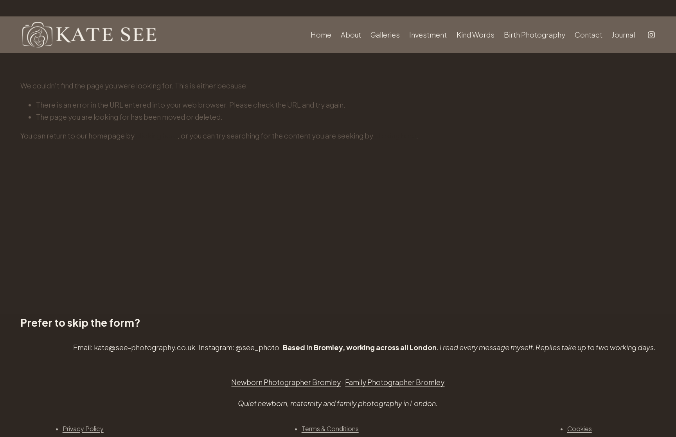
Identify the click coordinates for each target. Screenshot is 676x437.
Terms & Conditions (330, 428)
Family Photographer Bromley (394, 382)
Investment (428, 34)
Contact (588, 34)
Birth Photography (534, 34)
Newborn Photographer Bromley (286, 382)
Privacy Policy (83, 428)
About (351, 34)
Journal (623, 34)
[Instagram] (651, 35)
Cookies (579, 428)
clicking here (157, 135)
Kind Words (475, 34)
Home (321, 34)
